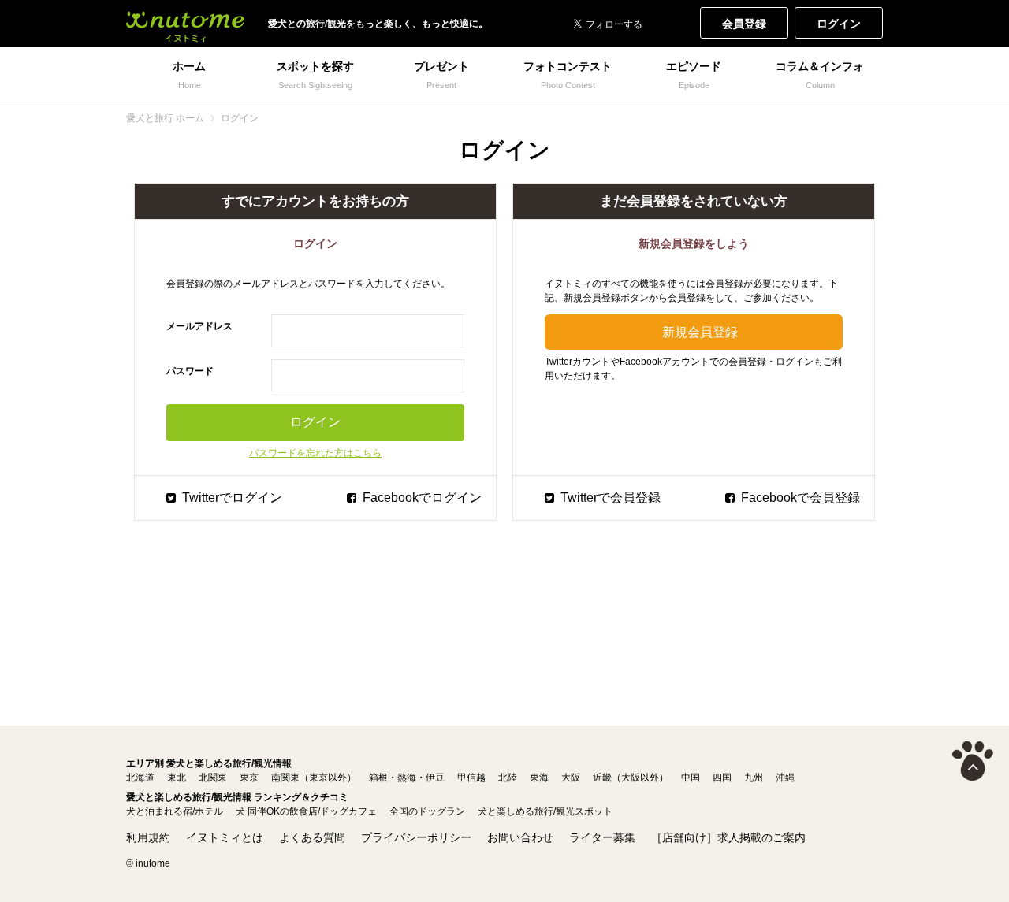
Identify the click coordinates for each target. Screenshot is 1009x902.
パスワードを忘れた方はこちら (315, 452)
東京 (249, 777)
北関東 (213, 777)
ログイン (839, 23)
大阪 (570, 777)
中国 (690, 777)
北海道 (140, 777)
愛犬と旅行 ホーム (165, 118)
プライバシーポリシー (416, 837)
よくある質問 (312, 837)
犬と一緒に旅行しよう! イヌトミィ (185, 23)
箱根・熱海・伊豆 (407, 777)
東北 (176, 777)
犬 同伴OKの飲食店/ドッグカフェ (306, 811)
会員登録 (744, 23)
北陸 (507, 777)
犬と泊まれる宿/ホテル (174, 811)
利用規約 (148, 837)
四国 (722, 777)
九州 (753, 777)
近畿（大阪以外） (630, 777)
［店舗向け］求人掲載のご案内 (728, 837)
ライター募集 (602, 837)
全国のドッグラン (427, 811)
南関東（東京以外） (313, 777)
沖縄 (785, 777)
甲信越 (471, 777)
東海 (539, 777)
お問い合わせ (520, 837)
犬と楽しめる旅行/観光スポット (545, 811)
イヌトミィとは (224, 837)
